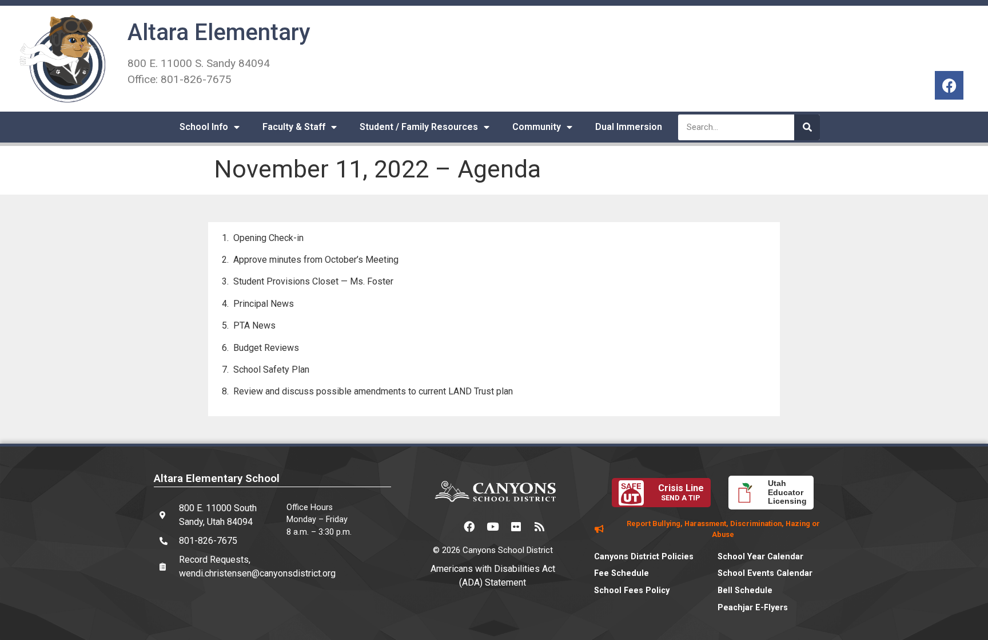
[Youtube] (493, 526)
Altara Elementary (219, 32)
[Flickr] (516, 526)
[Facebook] (949, 85)
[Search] (807, 127)
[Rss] (540, 526)
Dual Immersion (628, 126)
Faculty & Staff (293, 126)
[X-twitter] (446, 526)
